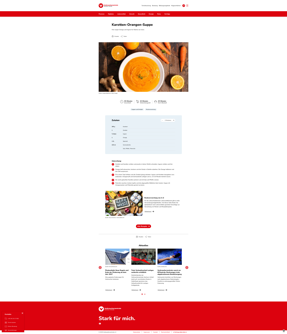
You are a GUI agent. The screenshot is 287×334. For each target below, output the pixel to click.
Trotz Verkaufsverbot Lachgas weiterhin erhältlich (142, 271)
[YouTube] (100, 324)
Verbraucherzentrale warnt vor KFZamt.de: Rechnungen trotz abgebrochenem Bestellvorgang (169, 272)
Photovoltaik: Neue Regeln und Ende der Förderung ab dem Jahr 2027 (116, 272)
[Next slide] (186, 267)
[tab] (142, 294)
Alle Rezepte (142, 226)
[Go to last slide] (100, 267)
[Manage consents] (284, 331)
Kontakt (155, 332)
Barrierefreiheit (165, 332)
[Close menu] (22, 313)
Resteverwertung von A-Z (154, 198)
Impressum (147, 332)
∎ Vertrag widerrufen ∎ (180, 332)
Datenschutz (136, 332)
